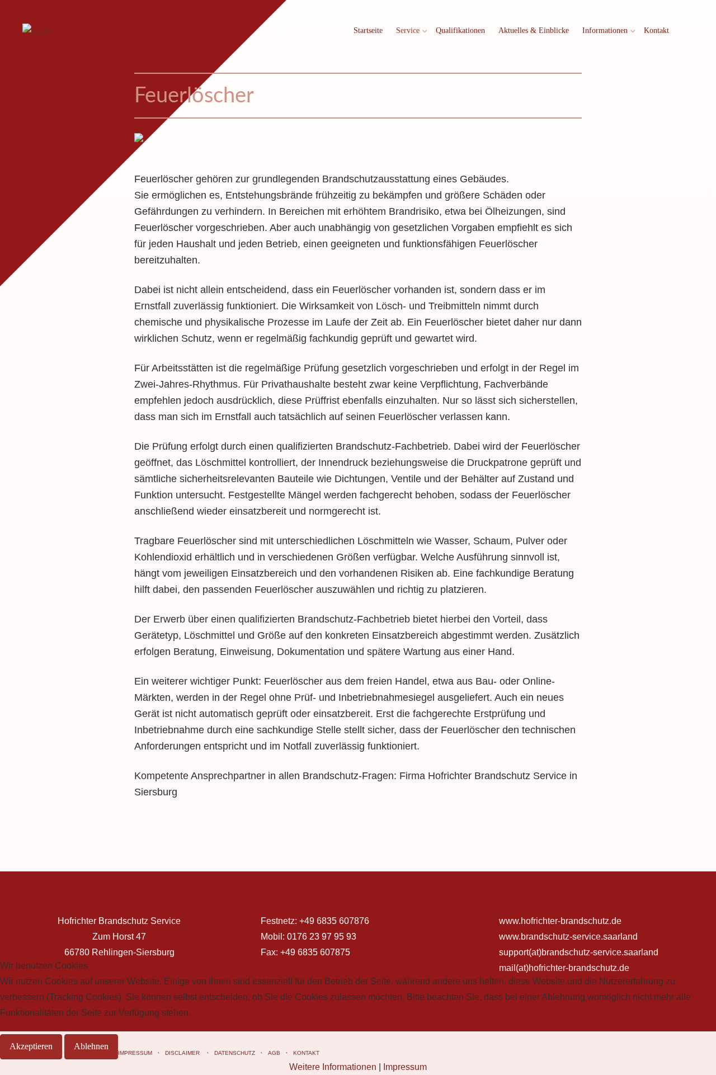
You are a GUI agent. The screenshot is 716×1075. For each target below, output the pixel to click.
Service (408, 30)
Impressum (405, 1067)
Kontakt (656, 30)
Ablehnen (91, 1046)
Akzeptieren (31, 1046)
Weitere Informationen (332, 1067)
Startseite (368, 30)
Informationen (605, 30)
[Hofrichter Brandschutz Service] (36, 31)
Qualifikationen (460, 30)
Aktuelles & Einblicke (533, 30)
